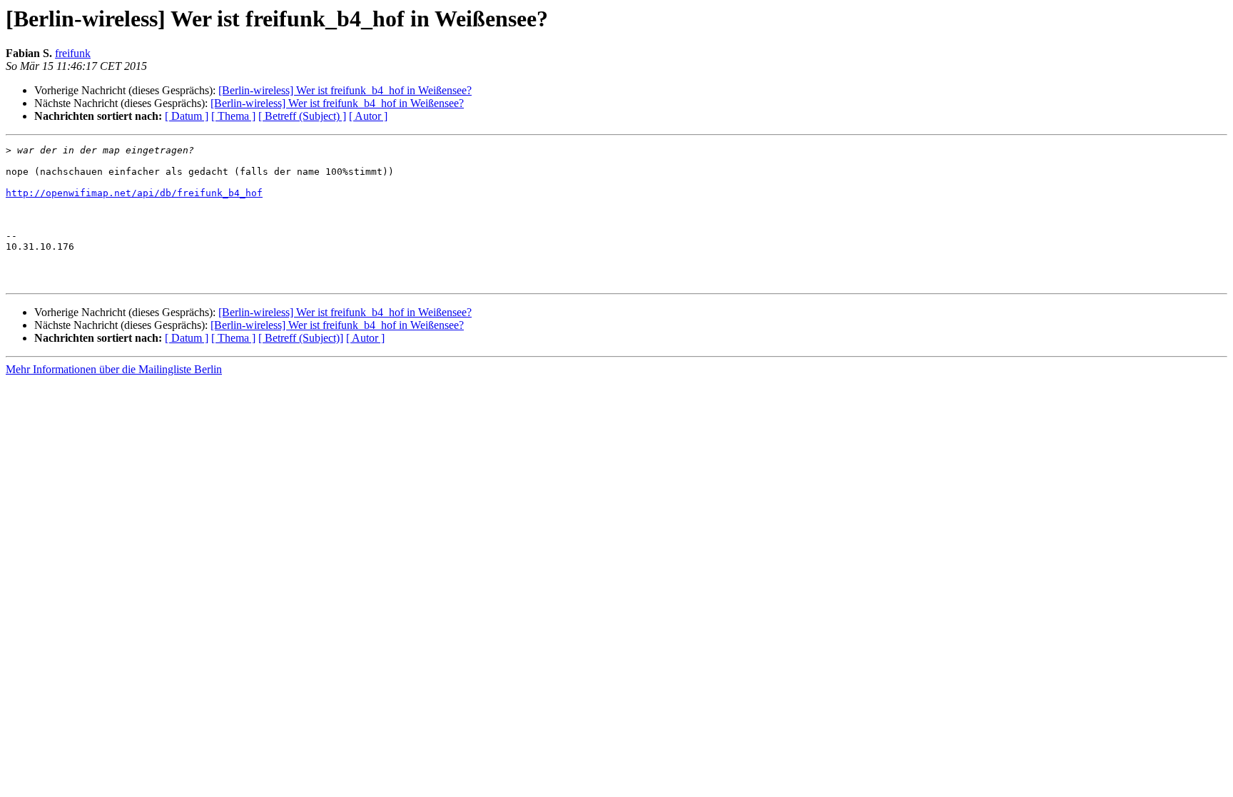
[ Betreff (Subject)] (300, 338)
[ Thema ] (233, 116)
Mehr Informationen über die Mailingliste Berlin (114, 369)
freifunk (73, 53)
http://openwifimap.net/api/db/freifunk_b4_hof (134, 193)
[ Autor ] (368, 116)
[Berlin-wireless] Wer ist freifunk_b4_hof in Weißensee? (345, 90)
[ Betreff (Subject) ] (302, 116)
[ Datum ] (186, 116)
